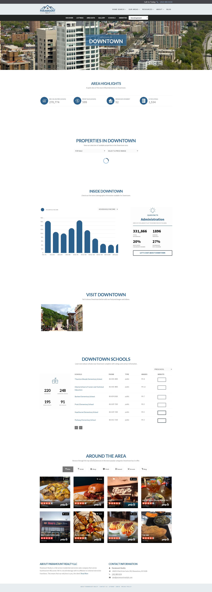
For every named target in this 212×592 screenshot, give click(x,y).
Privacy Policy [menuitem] (126, 586)
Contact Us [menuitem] (104, 586)
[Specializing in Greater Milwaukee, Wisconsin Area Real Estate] (48, 9)
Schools (112, 18)
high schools (62, 405)
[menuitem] (119, 9)
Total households (136, 235)
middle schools (47, 405)
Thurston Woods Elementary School (88, 379)
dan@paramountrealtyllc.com (122, 577)
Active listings (153, 99)
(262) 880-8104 (166, 2)
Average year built (156, 235)
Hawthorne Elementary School (86, 412)
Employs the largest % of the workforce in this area (150, 223)
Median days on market (122, 99)
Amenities (123, 18)
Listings (79, 18)
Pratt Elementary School (84, 404)
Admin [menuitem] (118, 586)
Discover (69, 18)
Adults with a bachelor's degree (139, 246)
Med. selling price (57, 99)
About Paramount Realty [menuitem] (89, 586)
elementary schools (63, 393)
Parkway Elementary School (85, 420)
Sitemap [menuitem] (111, 586)
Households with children (157, 246)
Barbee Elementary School (85, 396)
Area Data (91, 18)
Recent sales (89, 99)
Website (162, 413)
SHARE (66, 479)
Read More (84, 573)
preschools (47, 393)
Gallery (101, 18)
